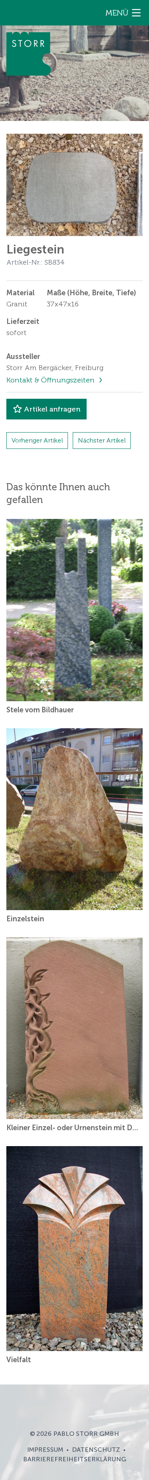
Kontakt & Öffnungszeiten (51, 380)
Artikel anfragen (52, 409)
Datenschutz (96, 1449)
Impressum (45, 1449)
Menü (116, 13)
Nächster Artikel (102, 440)
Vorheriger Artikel (37, 440)
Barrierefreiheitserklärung (74, 1459)
